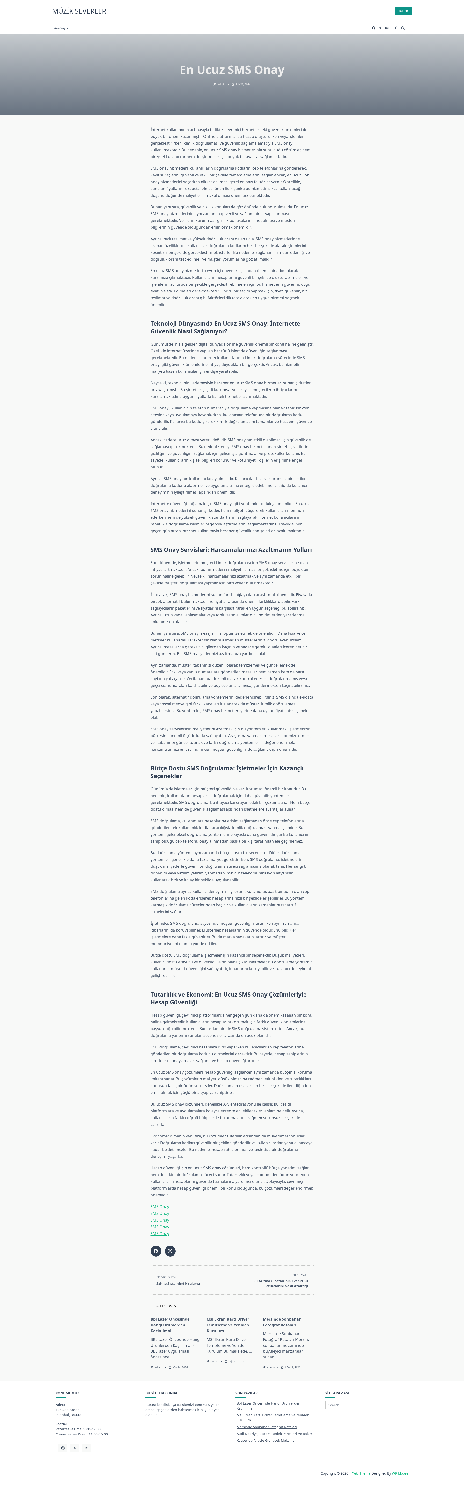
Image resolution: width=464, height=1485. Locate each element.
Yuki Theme (361, 1473)
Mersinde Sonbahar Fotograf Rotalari (267, 1427)
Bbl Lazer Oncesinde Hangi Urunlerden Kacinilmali (170, 1325)
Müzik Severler (79, 10)
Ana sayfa (61, 28)
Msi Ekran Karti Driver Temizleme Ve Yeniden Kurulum (228, 1325)
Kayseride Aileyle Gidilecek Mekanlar (266, 1440)
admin (221, 84)
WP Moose (400, 1473)
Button (403, 11)
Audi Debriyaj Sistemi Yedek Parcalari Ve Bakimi (275, 1433)
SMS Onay (160, 1206)
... (171, 1357)
